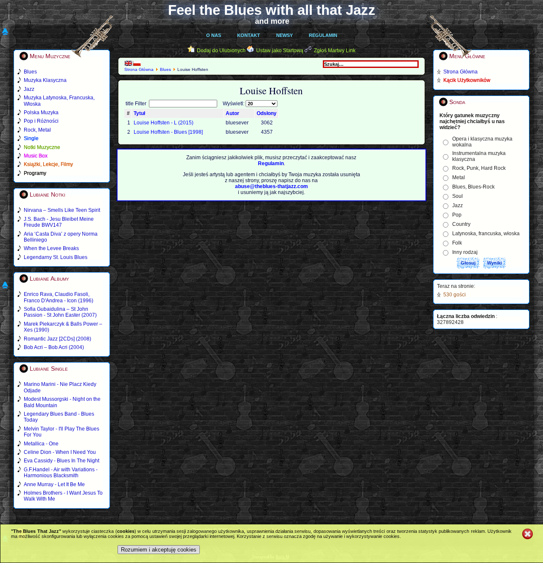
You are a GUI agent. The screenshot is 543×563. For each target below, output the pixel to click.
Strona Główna (139, 69)
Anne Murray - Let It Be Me (54, 484)
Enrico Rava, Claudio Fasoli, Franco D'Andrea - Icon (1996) (58, 297)
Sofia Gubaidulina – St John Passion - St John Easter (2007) (60, 312)
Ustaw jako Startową (279, 50)
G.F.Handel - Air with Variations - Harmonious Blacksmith (61, 473)
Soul (457, 196)
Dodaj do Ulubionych (221, 50)
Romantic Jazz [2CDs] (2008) (57, 339)
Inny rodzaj (465, 252)
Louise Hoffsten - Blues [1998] (168, 132)
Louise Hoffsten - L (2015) (163, 123)
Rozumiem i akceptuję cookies (158, 549)
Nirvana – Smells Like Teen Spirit (62, 210)
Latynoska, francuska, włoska (486, 233)
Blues (165, 69)
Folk (457, 243)
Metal (458, 177)
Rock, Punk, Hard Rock (479, 168)
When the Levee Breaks (51, 248)
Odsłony (267, 113)
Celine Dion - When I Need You (60, 452)
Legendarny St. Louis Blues (55, 257)
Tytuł (139, 113)
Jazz (457, 205)
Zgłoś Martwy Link (334, 50)
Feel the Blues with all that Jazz (271, 10)
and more (272, 21)
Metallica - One (41, 444)
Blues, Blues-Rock (473, 187)
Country (461, 224)
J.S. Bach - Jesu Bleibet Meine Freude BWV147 (59, 222)
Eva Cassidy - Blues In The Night (61, 461)
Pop (457, 215)
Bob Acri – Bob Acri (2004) (54, 347)
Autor (232, 113)
